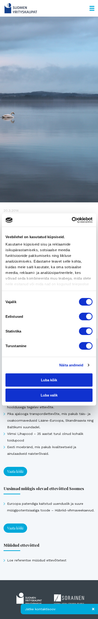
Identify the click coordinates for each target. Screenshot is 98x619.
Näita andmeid (71, 365)
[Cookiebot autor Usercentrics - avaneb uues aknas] (72, 220)
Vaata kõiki (15, 471)
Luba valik (49, 395)
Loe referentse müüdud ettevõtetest (36, 560)
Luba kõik (49, 380)
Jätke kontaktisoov (40, 609)
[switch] (86, 316)
